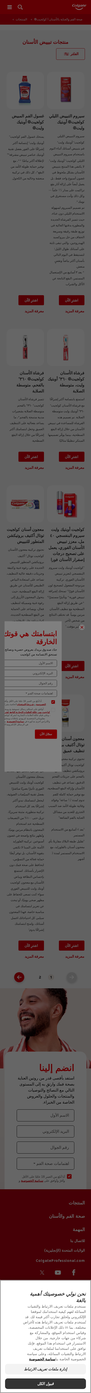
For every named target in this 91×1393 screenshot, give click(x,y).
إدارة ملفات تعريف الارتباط (45, 1369)
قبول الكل (45, 1383)
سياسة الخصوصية (42, 1359)
